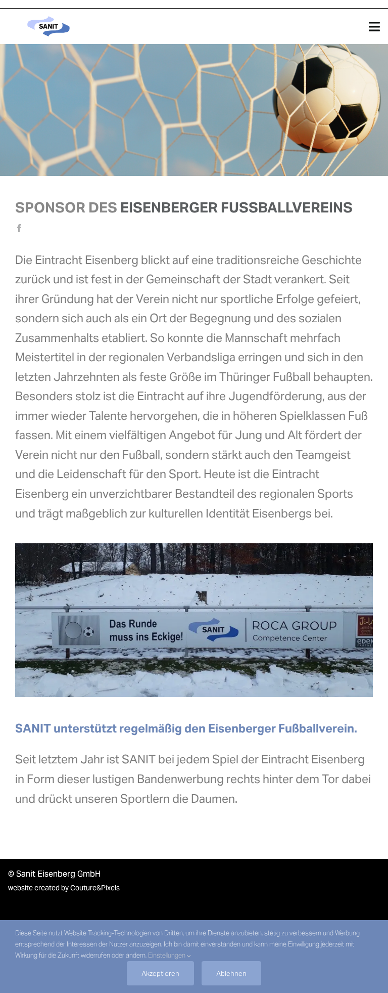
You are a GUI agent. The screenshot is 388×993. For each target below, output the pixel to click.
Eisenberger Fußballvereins (236, 207)
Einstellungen (167, 955)
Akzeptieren (160, 973)
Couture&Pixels (95, 887)
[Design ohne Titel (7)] (48, 17)
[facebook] (19, 228)
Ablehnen (231, 973)
